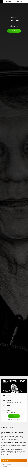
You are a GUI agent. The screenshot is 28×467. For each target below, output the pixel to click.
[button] (1, 1)
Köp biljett (14, 30)
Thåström (14, 17)
